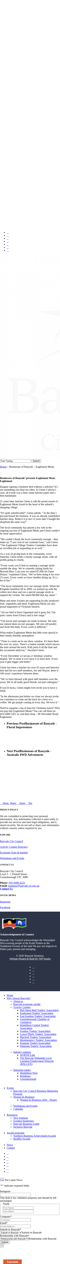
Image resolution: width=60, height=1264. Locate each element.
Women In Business (23, 1097)
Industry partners (22, 1052)
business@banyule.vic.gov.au (23, 885)
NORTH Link (27, 1055)
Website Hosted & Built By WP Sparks (30, 958)
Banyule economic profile (26, 1004)
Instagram (5, 901)
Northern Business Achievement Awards (34, 1135)
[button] (2, 1177)
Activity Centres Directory (14, 846)
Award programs (15, 1132)
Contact (11, 1147)
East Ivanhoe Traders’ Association (38, 1016)
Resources (12, 1114)
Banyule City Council (11, 841)
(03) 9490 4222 (17, 882)
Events (10, 1088)
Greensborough (28, 1079)
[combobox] (32, 1232)
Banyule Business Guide (26, 1123)
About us (18, 1001)
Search (36, 461)
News (10, 1144)
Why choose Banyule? (18, 998)
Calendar (18, 1108)
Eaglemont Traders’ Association (36, 1013)
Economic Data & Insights (14, 852)
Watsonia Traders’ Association (36, 1046)
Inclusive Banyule (22, 1126)
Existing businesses (23, 1120)
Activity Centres (21, 1007)
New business (20, 1117)
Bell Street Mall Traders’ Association (39, 1010)
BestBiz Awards (21, 1138)
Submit (4, 1242)
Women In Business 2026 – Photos (38, 1100)
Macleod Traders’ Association (35, 1037)
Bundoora (25, 1076)
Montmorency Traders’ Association (38, 1040)
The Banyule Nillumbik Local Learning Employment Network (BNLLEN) (37, 1061)
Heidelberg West (29, 1073)
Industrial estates (22, 1070)
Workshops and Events (12, 858)
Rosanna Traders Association (35, 1043)
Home (3, 466)
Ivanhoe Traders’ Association (35, 1031)
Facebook (5, 907)
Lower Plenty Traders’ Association (38, 1034)
